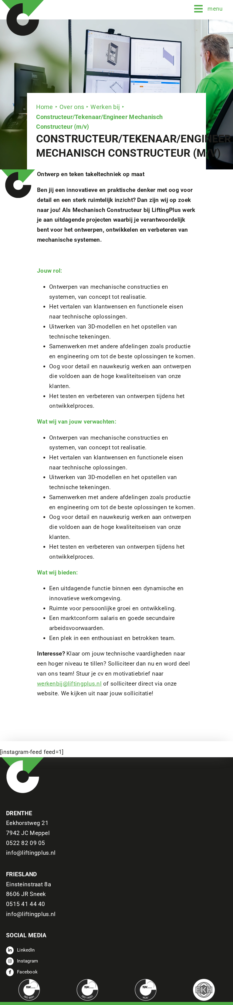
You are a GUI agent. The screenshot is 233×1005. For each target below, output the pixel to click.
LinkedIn (26, 950)
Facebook (27, 972)
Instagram (27, 961)
